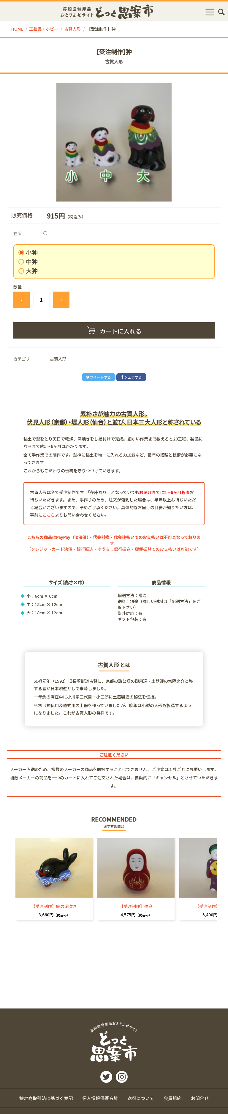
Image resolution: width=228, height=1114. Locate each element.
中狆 (32, 262)
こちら (48, 515)
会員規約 (172, 1098)
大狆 (32, 271)
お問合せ (200, 1098)
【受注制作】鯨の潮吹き (54, 906)
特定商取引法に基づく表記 (46, 1098)
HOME (17, 29)
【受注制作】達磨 (136, 906)
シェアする (133, 377)
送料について (140, 1098)
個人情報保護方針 (100, 1098)
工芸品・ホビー (43, 29)
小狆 (32, 252)
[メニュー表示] (210, 12)
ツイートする (100, 377)
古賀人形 (72, 29)
